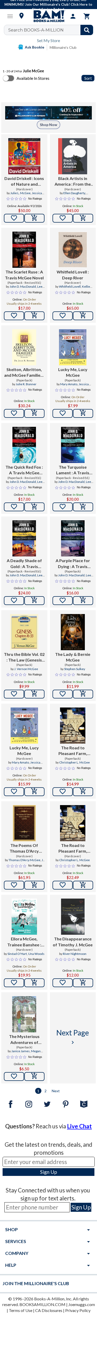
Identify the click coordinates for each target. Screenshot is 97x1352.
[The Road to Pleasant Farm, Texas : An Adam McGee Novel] (73, 725)
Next (56, 1091)
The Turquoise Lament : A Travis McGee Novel (72, 470)
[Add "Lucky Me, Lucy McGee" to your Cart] (83, 413)
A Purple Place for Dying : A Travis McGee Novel (73, 563)
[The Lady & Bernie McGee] (72, 632)
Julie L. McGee (20, 193)
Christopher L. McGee (74, 762)
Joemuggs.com (81, 1304)
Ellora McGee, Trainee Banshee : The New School (24, 942)
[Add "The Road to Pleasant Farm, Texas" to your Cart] (83, 791)
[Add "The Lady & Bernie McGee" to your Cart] (83, 694)
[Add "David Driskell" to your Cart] (34, 218)
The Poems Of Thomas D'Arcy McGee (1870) (24, 848)
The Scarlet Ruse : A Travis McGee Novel (24, 274)
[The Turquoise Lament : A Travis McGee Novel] (73, 445)
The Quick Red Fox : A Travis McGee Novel (24, 470)
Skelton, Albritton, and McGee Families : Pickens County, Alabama (24, 372)
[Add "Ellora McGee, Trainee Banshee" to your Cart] (34, 982)
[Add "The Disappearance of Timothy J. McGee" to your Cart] (83, 982)
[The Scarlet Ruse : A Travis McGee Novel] (24, 249)
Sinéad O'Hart (17, 954)
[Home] (48, 16)
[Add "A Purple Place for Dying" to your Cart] (83, 600)
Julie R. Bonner (26, 384)
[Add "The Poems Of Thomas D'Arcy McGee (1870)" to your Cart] (34, 885)
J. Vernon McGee (26, 669)
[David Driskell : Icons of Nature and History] (24, 156)
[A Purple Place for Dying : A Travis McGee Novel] (73, 538)
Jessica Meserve (77, 386)
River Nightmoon (74, 954)
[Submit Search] (86, 30)
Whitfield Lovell (70, 286)
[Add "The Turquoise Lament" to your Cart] (83, 506)
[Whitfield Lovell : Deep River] (72, 249)
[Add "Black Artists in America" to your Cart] (83, 218)
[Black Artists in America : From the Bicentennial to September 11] (72, 156)
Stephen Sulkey (74, 669)
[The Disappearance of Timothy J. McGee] (73, 916)
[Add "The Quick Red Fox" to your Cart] (34, 506)
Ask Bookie (34, 47)
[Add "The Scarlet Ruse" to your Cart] (34, 315)
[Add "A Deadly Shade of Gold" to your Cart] (34, 600)
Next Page (72, 1037)
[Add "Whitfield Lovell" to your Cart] (83, 315)
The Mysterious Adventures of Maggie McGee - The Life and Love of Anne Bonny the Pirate (24, 1039)
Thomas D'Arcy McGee (24, 860)
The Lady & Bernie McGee (72, 657)
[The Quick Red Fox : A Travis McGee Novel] (24, 445)
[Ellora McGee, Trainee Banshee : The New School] (24, 916)
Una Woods (36, 954)
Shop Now (48, 124)
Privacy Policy (78, 1310)
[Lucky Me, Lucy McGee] (73, 347)
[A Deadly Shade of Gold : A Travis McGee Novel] (24, 538)
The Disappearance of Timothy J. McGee (73, 941)
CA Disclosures (48, 1310)
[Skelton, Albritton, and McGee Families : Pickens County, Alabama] (24, 347)
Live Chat (79, 1126)
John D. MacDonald (23, 286)
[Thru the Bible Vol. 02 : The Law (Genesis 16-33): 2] (24, 632)
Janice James (20, 1051)
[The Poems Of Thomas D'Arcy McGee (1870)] (24, 823)
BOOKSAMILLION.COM (42, 1304)
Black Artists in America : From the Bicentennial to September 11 (73, 181)
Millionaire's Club (63, 47)
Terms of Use (20, 1310)
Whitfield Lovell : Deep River (73, 274)
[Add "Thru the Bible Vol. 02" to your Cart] (34, 694)
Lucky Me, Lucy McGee (72, 372)
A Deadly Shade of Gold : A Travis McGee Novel (24, 563)
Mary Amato (68, 384)
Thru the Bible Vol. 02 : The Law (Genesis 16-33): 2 (24, 657)
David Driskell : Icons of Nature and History (24, 181)
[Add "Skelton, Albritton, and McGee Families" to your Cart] (34, 413)
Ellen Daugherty (74, 193)
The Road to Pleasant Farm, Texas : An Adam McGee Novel (72, 751)
